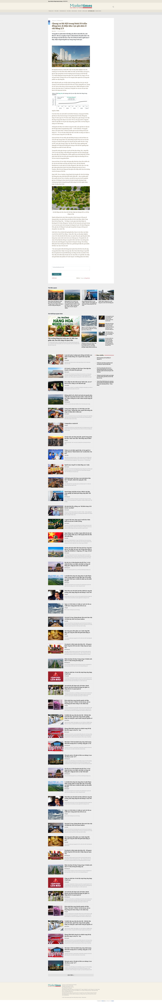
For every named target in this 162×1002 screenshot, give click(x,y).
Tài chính (69, 10)
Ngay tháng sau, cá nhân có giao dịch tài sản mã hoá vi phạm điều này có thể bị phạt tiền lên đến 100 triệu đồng (78, 534)
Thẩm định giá (62, 10)
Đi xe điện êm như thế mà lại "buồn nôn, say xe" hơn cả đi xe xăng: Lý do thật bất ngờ (78, 382)
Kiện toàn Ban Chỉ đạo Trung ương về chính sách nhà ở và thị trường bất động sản (78, 659)
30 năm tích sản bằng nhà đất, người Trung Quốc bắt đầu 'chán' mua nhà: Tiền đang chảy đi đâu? (78, 437)
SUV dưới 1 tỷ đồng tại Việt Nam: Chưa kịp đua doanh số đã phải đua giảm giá (78, 369)
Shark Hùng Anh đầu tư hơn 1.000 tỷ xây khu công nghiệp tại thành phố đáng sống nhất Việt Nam (89, 303)
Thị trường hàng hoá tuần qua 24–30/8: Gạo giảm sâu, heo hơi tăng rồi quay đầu (63, 339)
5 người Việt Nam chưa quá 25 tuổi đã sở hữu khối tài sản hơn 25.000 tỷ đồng (77, 520)
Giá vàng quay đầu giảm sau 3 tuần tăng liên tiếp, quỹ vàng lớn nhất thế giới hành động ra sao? (77, 632)
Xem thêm (70, 975)
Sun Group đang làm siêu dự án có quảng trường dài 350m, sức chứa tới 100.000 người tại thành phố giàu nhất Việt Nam (105, 370)
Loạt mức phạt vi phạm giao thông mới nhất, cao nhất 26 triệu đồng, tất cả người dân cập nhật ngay (78, 356)
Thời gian (82, 278)
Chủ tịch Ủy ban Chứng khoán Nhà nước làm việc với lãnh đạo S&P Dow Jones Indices (78, 618)
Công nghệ (84, 10)
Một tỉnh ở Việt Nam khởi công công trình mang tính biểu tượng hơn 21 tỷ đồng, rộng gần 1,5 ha (78, 742)
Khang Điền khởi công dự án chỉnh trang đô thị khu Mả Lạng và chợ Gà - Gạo (78, 729)
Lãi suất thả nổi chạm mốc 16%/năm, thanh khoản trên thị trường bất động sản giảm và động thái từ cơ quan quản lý (77, 687)
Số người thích (87, 278)
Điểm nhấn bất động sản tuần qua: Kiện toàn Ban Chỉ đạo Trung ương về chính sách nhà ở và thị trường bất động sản (55, 303)
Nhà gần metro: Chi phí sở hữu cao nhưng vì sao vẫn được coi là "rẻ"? (78, 756)
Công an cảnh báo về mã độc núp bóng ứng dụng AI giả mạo (78, 673)
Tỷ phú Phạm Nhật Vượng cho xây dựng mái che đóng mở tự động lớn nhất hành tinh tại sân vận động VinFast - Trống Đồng (105, 383)
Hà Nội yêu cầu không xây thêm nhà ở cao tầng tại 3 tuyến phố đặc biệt (105, 363)
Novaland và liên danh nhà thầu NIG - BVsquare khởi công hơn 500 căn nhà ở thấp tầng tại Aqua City (78, 645)
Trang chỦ (51, 10)
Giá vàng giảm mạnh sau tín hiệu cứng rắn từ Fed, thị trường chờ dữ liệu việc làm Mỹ (109, 318)
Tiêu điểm (56, 10)
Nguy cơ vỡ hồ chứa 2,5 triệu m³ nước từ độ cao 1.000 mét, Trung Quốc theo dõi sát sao (89, 328)
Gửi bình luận (56, 274)
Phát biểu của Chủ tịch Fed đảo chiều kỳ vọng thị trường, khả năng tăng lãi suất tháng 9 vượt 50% (78, 591)
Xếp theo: (78, 278)
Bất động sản (91, 10)
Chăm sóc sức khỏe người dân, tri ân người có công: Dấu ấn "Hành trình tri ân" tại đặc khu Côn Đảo (78, 451)
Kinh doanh (74, 10)
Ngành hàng (98, 10)
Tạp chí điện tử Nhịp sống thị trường (55, 1)
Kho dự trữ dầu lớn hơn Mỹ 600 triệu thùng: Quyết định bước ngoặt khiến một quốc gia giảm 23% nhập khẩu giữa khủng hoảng (109, 342)
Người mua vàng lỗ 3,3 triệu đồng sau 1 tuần (77, 465)
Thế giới (79, 10)
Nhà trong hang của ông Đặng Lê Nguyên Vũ (104, 358)
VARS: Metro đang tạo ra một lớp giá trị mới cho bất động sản (106, 302)
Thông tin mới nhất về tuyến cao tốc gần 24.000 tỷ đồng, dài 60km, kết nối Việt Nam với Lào (105, 377)
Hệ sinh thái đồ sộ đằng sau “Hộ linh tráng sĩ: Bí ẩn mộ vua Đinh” (78, 507)
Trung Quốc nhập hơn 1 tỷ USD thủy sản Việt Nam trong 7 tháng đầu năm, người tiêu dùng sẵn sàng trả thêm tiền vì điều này (78, 410)
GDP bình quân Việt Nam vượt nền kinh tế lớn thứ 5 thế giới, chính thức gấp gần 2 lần (78, 479)
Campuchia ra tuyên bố (71, 423)
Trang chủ (54, 20)
